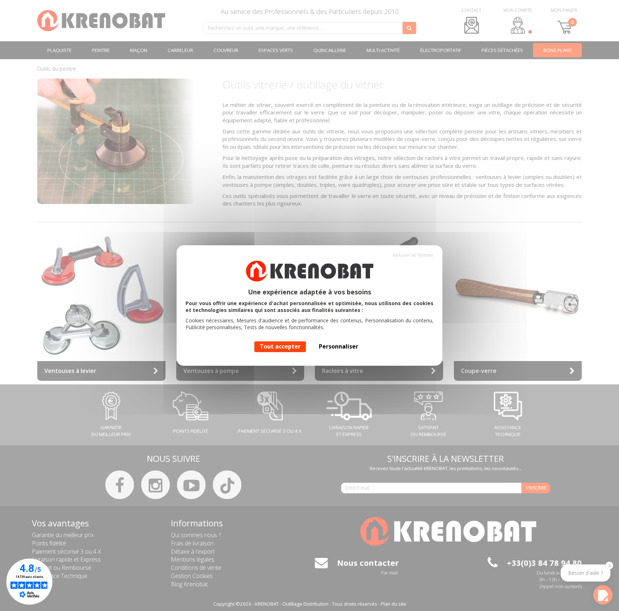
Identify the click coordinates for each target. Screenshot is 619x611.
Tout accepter (280, 346)
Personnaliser (338, 346)
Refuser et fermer (412, 255)
